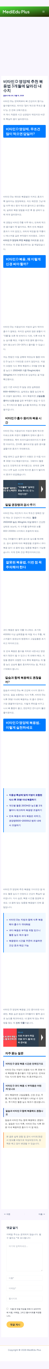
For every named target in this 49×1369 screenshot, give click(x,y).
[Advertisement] (24, 50)
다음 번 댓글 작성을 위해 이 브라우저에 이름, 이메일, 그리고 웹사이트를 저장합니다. (24, 1312)
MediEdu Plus (16, 11)
